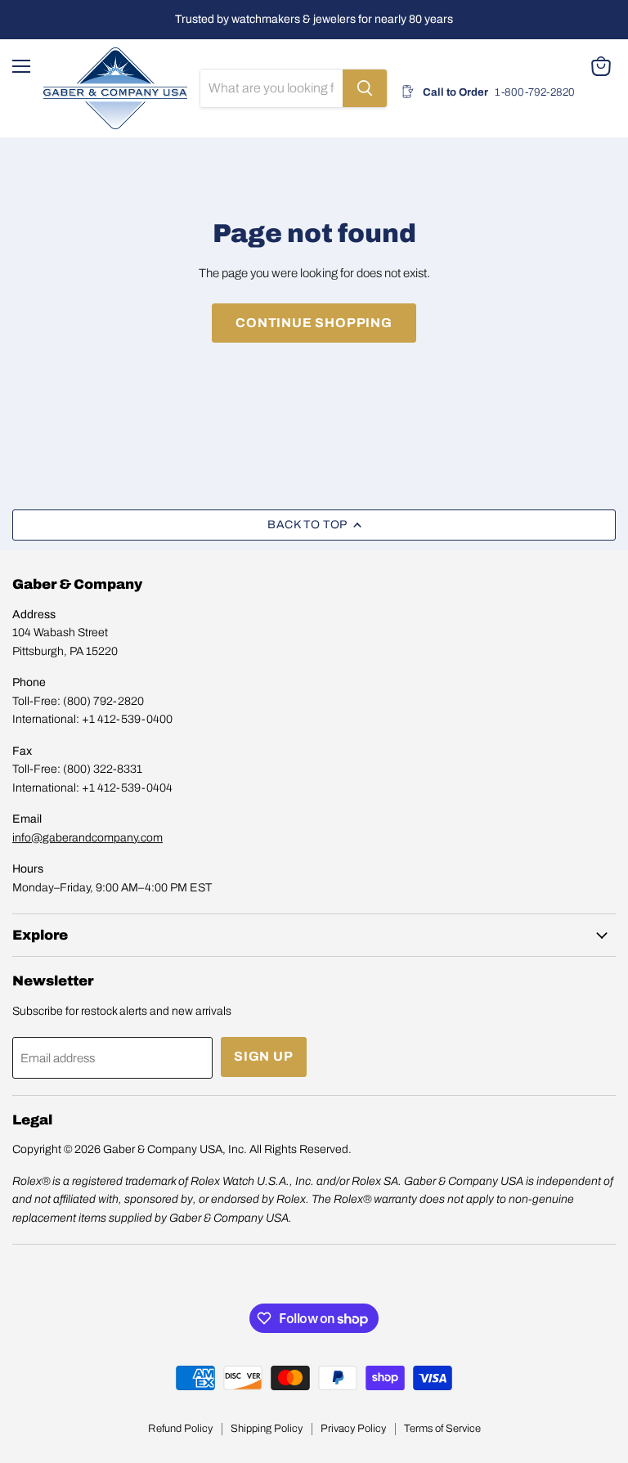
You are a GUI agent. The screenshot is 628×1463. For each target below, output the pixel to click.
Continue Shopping (314, 323)
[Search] (365, 88)
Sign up (264, 1056)
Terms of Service (442, 1428)
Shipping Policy (267, 1428)
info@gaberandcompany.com (87, 838)
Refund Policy (180, 1428)
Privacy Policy (353, 1428)
